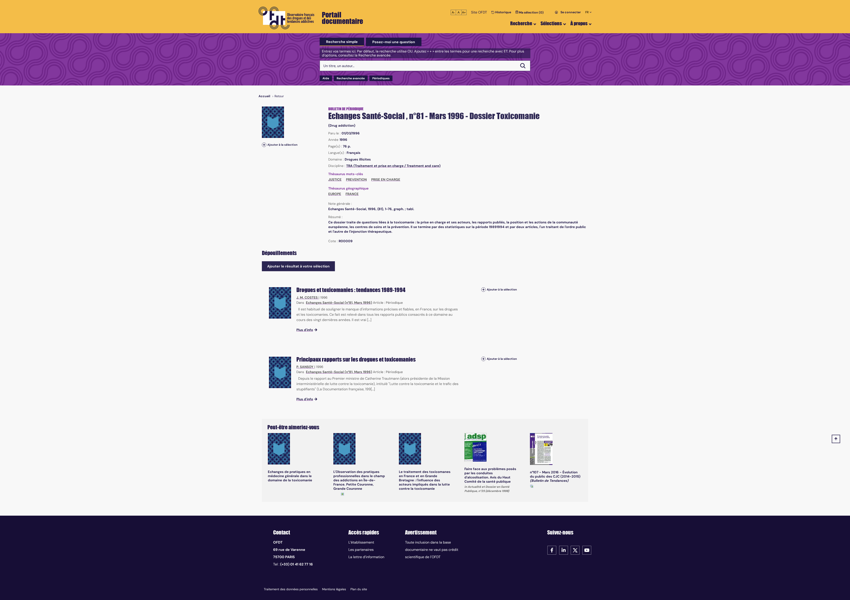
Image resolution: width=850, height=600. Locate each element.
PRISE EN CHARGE (385, 179)
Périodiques (381, 78)
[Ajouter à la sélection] (264, 144)
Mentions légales (334, 589)
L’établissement (361, 542)
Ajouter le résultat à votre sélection (298, 266)
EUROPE (334, 194)
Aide (326, 78)
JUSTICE (335, 179)
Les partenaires (361, 549)
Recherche (521, 23)
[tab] (342, 42)
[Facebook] (551, 550)
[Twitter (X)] (575, 550)
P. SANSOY (304, 367)
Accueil (264, 96)
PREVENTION (356, 179)
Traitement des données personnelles (291, 589)
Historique (503, 12)
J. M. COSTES (307, 297)
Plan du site (358, 589)
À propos (578, 23)
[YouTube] (586, 550)
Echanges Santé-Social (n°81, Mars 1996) (339, 302)
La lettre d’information (366, 557)
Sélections (551, 23)
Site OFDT (479, 12)
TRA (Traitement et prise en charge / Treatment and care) (393, 166)
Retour (279, 96)
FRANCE (352, 194)
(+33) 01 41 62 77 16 (296, 564)
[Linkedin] (563, 550)
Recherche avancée (351, 78)
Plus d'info (304, 330)
